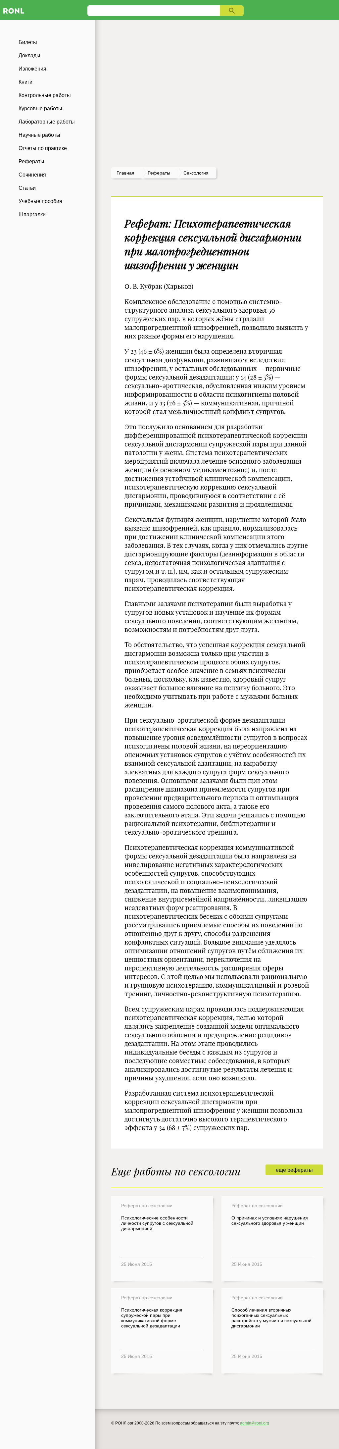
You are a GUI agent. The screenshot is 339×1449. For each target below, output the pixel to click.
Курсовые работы (40, 108)
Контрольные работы (45, 95)
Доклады (29, 55)
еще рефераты (294, 1170)
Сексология (196, 173)
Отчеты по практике (43, 148)
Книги (25, 82)
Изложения (32, 69)
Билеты (28, 42)
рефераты (159, 173)
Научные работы (39, 135)
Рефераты (31, 161)
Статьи (27, 188)
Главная (125, 173)
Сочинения (32, 175)
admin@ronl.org (254, 1423)
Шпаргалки (32, 214)
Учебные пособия (40, 201)
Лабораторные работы (47, 122)
